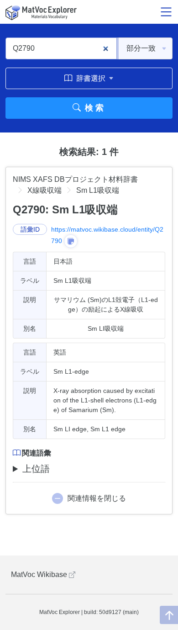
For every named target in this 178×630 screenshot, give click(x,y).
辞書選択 (90, 78)
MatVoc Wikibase (40, 574)
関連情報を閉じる (97, 498)
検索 (93, 107)
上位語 (36, 469)
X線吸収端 (44, 190)
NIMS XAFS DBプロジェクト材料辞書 (75, 179)
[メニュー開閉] (166, 12)
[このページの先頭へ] (169, 615)
